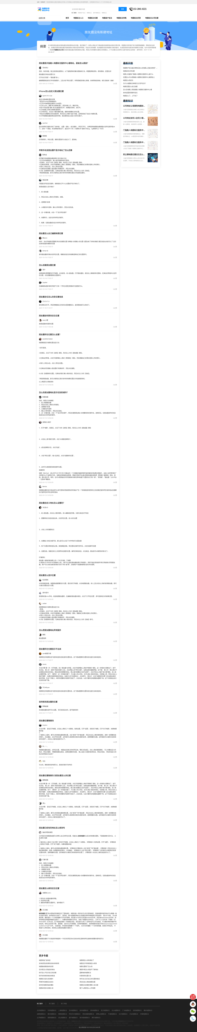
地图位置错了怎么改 (86, 966)
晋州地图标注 (52, 1014)
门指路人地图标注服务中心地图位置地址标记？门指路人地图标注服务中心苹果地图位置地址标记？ (134, 142)
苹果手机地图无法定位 (46, 982)
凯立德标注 (117, 1023)
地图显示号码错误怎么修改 (88, 963)
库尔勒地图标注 (85, 1017)
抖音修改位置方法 (85, 976)
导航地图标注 (88, 1023)
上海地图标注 (62, 1010)
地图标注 (89, 13)
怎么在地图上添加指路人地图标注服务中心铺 (137, 89)
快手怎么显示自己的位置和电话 (90, 979)
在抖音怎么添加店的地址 (47, 969)
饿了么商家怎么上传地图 (87, 988)
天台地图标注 (133, 1014)
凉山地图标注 (62, 1017)
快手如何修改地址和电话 (47, 976)
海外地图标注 (96, 13)
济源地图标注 (144, 1014)
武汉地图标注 (105, 1010)
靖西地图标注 (52, 1017)
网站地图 (125, 1023)
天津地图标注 (52, 1010)
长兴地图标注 (123, 1014)
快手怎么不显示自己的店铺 (47, 972)
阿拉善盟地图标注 (88, 1014)
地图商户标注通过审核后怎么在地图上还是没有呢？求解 (141, 68)
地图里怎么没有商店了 (87, 960)
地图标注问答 (136, 18)
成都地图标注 (41, 1014)
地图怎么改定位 (128, 80)
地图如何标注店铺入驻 (46, 988)
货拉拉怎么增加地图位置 (87, 982)
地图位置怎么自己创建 (130, 86)
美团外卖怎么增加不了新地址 (89, 969)
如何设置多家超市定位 (130, 92)
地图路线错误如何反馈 (46, 966)
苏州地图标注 (73, 1010)
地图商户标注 (107, 18)
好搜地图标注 (98, 1023)
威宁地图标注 (73, 1017)
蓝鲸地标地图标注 (85, 972)
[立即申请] (193, 997)
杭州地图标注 (84, 1010)
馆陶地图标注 (62, 1014)
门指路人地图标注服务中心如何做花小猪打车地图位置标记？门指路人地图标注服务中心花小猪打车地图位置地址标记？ (134, 130)
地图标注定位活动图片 (46, 979)
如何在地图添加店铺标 (46, 985)
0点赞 (115, 83)
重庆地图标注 (148, 1010)
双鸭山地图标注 (101, 1014)
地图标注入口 (78, 18)
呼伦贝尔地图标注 (74, 1014)
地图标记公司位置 (151, 18)
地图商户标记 (81, 13)
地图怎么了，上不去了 (130, 96)
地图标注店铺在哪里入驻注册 (89, 985)
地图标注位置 (93, 18)
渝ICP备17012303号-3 (70, 1028)
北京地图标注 (41, 1010)
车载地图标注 (41, 1023)
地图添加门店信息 (44, 960)
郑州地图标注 (94, 1010)
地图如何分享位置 (129, 71)
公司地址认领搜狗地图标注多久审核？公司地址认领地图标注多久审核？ (134, 106)
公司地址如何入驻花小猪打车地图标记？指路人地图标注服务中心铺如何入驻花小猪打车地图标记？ (134, 118)
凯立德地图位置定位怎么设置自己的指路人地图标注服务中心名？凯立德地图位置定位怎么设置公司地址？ (134, 154)
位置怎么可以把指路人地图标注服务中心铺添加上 (139, 77)
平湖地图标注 (112, 1014)
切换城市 (42, 2)
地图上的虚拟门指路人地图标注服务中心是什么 (138, 74)
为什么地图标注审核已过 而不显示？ (135, 83)
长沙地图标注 (116, 1010)
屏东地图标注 (96, 1017)
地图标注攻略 (121, 18)
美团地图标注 (108, 1023)
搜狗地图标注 (78, 1023)
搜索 (122, 9)
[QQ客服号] (193, 1004)
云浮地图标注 (41, 1017)
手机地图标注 (58, 1023)
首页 (67, 18)
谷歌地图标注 (68, 1023)
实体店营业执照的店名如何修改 (49, 963)
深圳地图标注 (137, 1010)
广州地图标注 (126, 1010)
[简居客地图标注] (43, 9)
